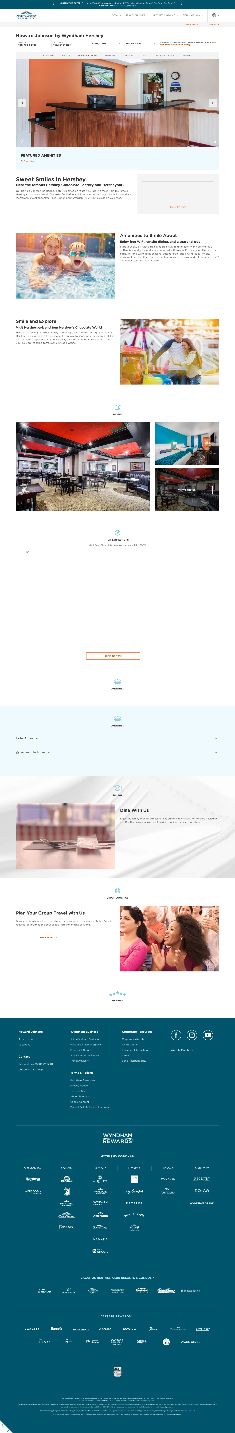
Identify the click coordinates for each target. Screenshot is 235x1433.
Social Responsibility (134, 1060)
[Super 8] (67, 1192)
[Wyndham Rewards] (117, 1138)
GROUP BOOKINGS (165, 56)
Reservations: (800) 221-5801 (36, 1064)
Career (126, 1055)
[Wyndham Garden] (100, 1204)
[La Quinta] (100, 1180)
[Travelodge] (67, 1227)
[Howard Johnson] (67, 1215)
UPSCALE (168, 1168)
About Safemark (80, 1096)
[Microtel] (67, 1204)
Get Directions (113, 656)
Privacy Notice (79, 1085)
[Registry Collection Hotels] (202, 1180)
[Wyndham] (168, 1180)
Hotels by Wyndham (117, 1156)
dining (145, 56)
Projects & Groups (80, 1050)
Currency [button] (212, 24)
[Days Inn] (67, 1180)
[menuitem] (116, 15)
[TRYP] (134, 1180)
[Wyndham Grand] (202, 1204)
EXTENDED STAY (33, 1168)
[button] (53, 4)
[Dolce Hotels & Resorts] (202, 1192)
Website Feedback (182, 1050)
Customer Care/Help (31, 1069)
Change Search (191, 24)
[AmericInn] (100, 1215)
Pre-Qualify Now (128, 5)
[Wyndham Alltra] (134, 1227)
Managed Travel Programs (86, 1044)
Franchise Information (135, 1050)
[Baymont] (100, 1227)
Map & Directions (87, 56)
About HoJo (26, 1039)
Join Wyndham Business (84, 1039)
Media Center (130, 1044)
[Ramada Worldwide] (100, 1239)
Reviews (187, 56)
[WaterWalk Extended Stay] (33, 1192)
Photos (66, 56)
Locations (24, 1044)
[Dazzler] (134, 1204)
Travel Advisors (79, 1060)
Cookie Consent (79, 1101)
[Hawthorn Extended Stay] (33, 1180)
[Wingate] (100, 1192)
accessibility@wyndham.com (135, 1404)
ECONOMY (67, 1168)
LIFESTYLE (134, 1168)
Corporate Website (133, 1039)
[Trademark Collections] (168, 1192)
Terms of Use (78, 1091)
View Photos (187, 490)
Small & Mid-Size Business (85, 1055)
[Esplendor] (134, 1192)
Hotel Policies (178, 207)
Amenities (110, 56)
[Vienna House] (134, 1215)
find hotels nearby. (182, 44)
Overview (48, 56)
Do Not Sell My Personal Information (92, 1107)
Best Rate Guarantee (82, 1080)
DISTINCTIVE (202, 1168)
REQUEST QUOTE (48, 937)
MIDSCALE (100, 1168)
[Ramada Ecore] (100, 1251)
